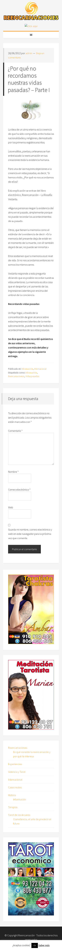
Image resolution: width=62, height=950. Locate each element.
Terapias (12, 807)
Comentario (15, 430)
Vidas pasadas (32, 376)
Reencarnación (26, 935)
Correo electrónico (19, 489)
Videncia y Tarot (16, 771)
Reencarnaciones (16, 376)
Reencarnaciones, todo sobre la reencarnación (31, 11)
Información (27, 368)
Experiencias (15, 764)
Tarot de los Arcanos (19, 815)
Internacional (40, 368)
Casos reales (15, 787)
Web (10, 507)
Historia (12, 795)
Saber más (44, 945)
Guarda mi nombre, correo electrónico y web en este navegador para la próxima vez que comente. (30, 534)
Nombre (13, 471)
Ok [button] (34, 945)
